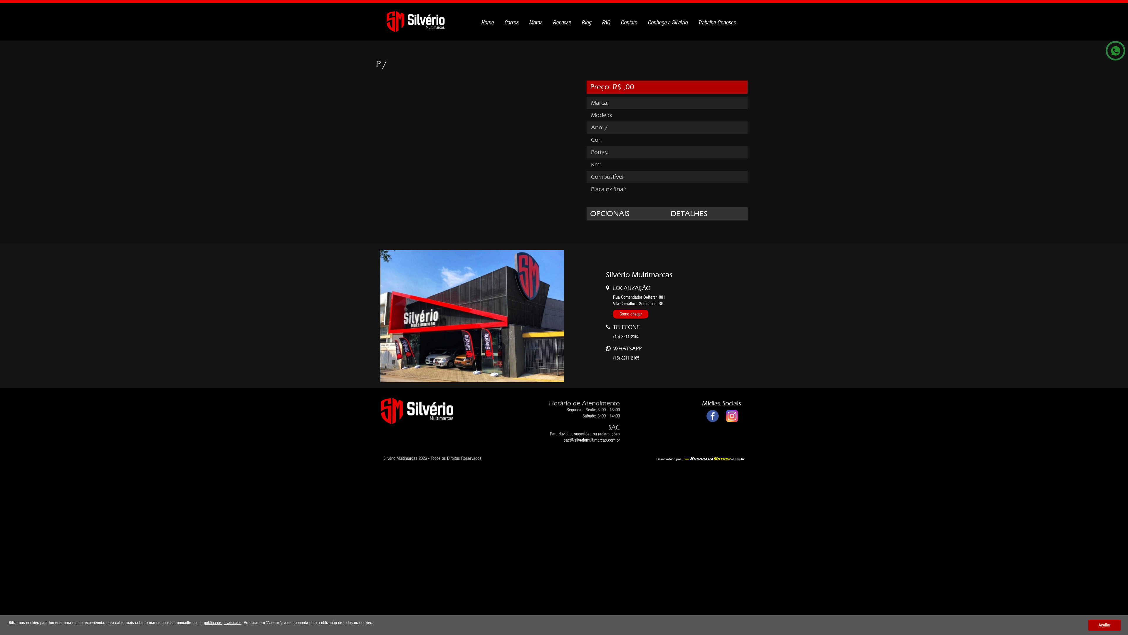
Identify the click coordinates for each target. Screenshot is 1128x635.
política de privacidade (222, 622)
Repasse (562, 22)
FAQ (606, 22)
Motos (536, 22)
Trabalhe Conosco (717, 22)
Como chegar (631, 314)
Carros (512, 22)
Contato (629, 22)
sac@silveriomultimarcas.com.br (592, 440)
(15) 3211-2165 (626, 358)
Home (487, 22)
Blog (587, 22)
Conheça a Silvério (668, 22)
